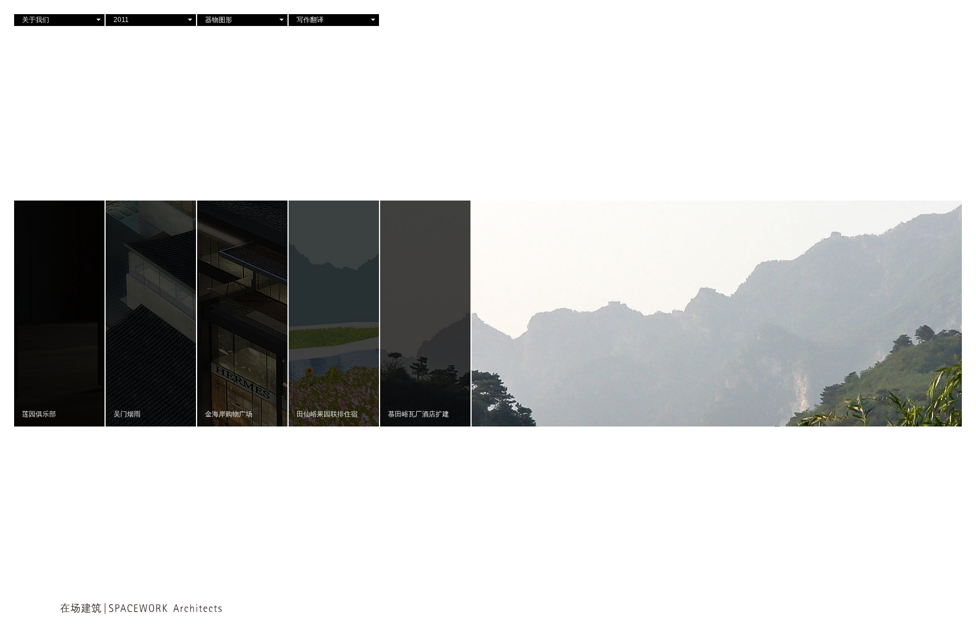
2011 (121, 20)
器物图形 (218, 20)
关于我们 (35, 20)
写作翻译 (310, 20)
